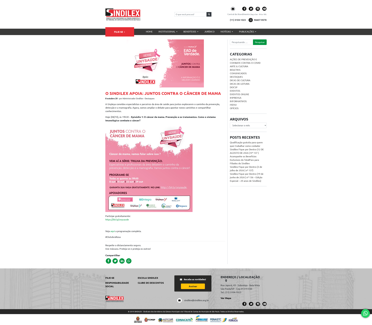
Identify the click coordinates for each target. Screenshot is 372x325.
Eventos (235, 90)
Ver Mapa (226, 298)
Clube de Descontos (151, 283)
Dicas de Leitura (240, 83)
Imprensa (235, 97)
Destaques (236, 77)
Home (149, 31)
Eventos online (239, 94)
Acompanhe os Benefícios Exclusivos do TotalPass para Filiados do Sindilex (244, 160)
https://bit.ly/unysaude (117, 219)
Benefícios (189, 31)
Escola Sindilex (148, 278)
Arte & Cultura (239, 66)
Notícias (226, 31)
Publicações (246, 31)
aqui (112, 231)
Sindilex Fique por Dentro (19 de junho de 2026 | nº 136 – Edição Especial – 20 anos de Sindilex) (246, 177)
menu (233, 104)
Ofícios (234, 108)
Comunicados (238, 73)
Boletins (235, 70)
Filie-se (118, 32)
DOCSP (233, 87)
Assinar (193, 286)
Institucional (167, 31)
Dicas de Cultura (240, 80)
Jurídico (209, 31)
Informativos (238, 101)
